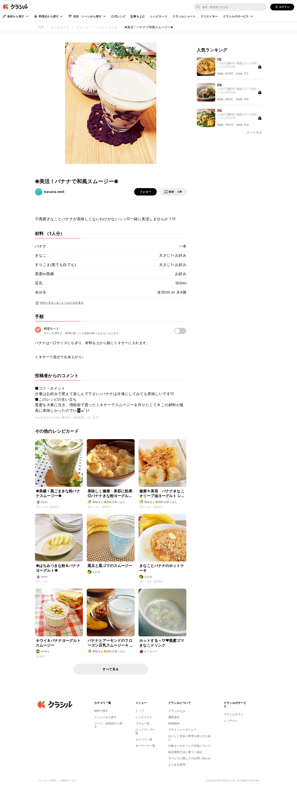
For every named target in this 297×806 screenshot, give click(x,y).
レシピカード (158, 16)
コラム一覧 (142, 723)
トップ (139, 710)
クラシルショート (184, 16)
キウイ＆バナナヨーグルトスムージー (58, 642)
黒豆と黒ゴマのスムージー (110, 565)
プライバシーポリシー (182, 729)
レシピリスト (143, 717)
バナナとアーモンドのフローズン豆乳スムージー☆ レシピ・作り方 (110, 643)
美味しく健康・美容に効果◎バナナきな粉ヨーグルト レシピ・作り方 (110, 493)
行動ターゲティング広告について (189, 745)
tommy (45, 651)
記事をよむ (138, 16)
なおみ (96, 571)
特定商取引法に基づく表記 (185, 752)
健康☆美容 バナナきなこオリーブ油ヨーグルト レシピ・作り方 (162, 493)
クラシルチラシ (234, 714)
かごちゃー (151, 651)
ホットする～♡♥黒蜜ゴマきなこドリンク (161, 642)
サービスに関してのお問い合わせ (189, 758)
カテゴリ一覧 (143, 739)
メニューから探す (105, 717)
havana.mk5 (54, 192)
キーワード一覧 (145, 745)
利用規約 (174, 723)
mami (44, 502)
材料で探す (101, 710)
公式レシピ (118, 16)
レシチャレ (231, 720)
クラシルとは (176, 710)
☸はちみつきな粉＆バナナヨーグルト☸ (58, 568)
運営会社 (174, 717)
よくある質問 (176, 764)
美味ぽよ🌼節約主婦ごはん (108, 502)
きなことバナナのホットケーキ (161, 568)
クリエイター (209, 16)
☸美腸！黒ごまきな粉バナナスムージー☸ (58, 493)
